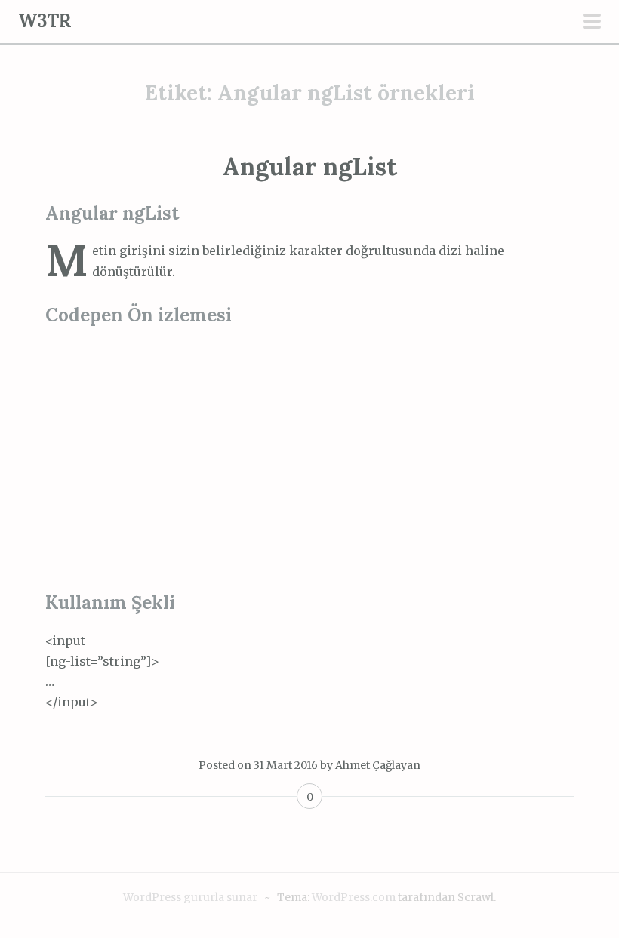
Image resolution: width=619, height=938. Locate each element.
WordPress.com (354, 897)
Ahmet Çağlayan (377, 765)
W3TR (45, 20)
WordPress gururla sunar (190, 897)
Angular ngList (310, 166)
